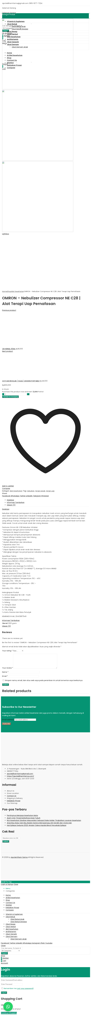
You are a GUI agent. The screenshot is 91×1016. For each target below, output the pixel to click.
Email (5, 676)
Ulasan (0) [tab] (11, 505)
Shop (9, 291)
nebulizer (30, 491)
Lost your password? (25, 988)
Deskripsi (5, 509)
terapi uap (50, 491)
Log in (4, 993)
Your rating (7, 651)
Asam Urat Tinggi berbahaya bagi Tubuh (23, 818)
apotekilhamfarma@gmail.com (20, 773)
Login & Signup (7, 884)
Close (16, 884)
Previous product (9, 310)
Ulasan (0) (6, 626)
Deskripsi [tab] (10, 500)
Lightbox (5, 234)
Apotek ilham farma (19, 857)
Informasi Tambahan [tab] (15, 502)
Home (4, 291)
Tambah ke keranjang (10, 397)
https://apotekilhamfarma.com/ (20, 776)
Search (4, 953)
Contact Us (11, 796)
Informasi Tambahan (11, 620)
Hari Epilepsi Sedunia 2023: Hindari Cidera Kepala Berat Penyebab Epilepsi (36, 825)
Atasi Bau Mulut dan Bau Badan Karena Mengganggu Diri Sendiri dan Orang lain (39, 823)
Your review (7, 668)
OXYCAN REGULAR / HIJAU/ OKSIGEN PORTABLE (21, 381)
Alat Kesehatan (17, 291)
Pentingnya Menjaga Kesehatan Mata (22, 815)
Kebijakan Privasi (13, 801)
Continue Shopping (9, 1013)
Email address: (8, 719)
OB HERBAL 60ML (9, 349)
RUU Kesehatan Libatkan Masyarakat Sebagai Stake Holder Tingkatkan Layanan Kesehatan (44, 820)
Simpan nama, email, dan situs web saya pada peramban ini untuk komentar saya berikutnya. (44, 680)
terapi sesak (40, 491)
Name (5, 672)
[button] (8, 1006)
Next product (7, 351)
